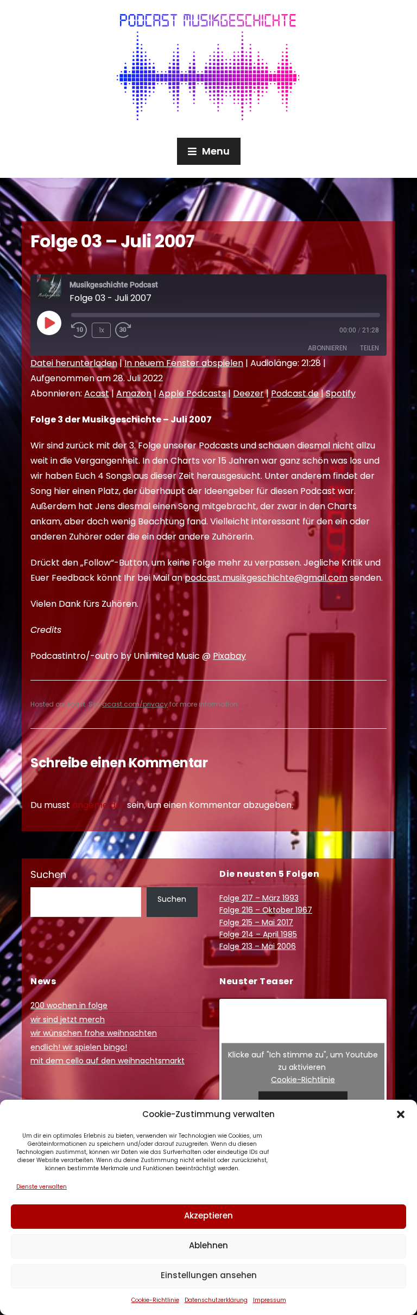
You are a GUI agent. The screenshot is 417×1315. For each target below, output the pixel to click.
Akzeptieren (208, 1215)
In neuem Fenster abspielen (183, 363)
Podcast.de (295, 393)
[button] (400, 1114)
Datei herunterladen (73, 363)
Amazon (133, 393)
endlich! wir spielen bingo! (78, 1047)
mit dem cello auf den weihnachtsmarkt (107, 1060)
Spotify (341, 393)
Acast (96, 393)
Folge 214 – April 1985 (258, 934)
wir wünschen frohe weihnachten (93, 1033)
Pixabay (229, 656)
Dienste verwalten (41, 1187)
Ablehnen (208, 1245)
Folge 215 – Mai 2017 (256, 922)
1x (101, 330)
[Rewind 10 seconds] (79, 330)
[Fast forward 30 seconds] (131, 330)
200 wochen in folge (69, 1005)
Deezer (248, 393)
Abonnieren (327, 347)
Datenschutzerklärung (216, 1300)
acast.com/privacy (135, 704)
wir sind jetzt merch (67, 1019)
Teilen (369, 347)
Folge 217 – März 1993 (259, 898)
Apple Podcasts (192, 393)
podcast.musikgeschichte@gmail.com (266, 578)
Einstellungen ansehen (209, 1275)
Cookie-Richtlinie (155, 1300)
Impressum (269, 1300)
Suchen (48, 874)
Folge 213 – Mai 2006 (257, 946)
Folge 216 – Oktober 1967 (265, 910)
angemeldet (98, 805)
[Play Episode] (49, 323)
